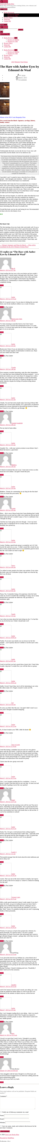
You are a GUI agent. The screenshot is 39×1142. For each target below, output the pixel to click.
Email (2, 1119)
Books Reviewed (9, 12)
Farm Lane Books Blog (7, 4)
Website (2, 1122)
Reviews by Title (13, 16)
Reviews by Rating (13, 14)
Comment (3, 1096)
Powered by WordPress (7, 1138)
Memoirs (17, 62)
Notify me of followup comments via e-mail (15, 1112)
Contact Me (7, 21)
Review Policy (8, 17)
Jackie (23, 75)
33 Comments (22, 80)
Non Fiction (24, 62)
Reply (2, 285)
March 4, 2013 (22, 77)
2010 (12, 62)
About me (7, 19)
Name (2, 1115)
